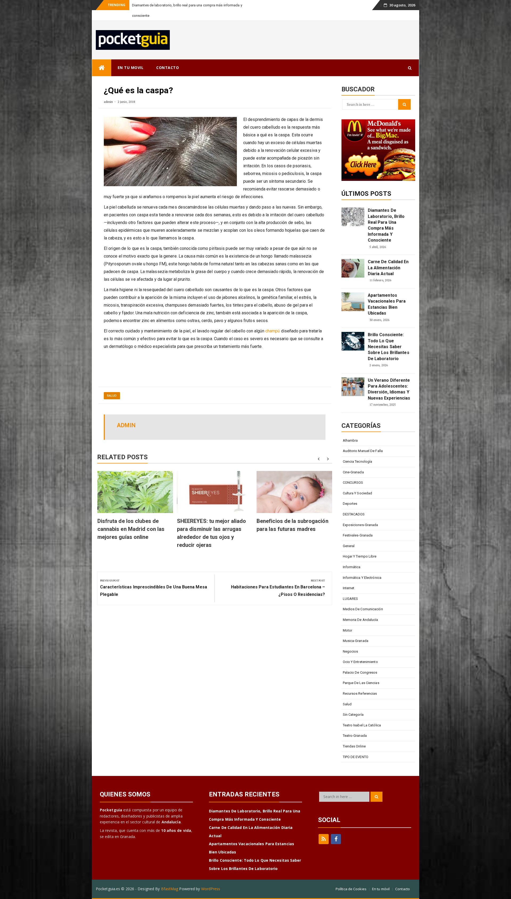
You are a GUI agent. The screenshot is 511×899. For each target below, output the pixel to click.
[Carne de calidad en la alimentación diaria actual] (352, 258)
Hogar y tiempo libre (360, 546)
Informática (352, 557)
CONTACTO (167, 57)
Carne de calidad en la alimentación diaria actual (388, 257)
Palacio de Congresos (360, 662)
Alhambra (350, 430)
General (349, 536)
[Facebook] (336, 829)
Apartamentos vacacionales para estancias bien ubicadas (387, 293)
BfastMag (169, 878)
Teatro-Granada (355, 725)
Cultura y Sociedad (357, 483)
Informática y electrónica (362, 567)
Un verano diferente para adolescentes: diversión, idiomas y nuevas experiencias (389, 378)
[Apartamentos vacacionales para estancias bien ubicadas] (352, 291)
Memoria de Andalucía (360, 609)
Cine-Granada (353, 462)
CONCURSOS (353, 472)
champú (272, 320)
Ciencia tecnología (357, 451)
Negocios (350, 641)
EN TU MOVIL (131, 57)
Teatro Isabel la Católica (362, 715)
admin (108, 91)
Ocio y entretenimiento (360, 651)
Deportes (350, 493)
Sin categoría (353, 704)
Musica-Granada (355, 630)
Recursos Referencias (360, 683)
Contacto (402, 878)
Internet (349, 578)
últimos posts (366, 183)
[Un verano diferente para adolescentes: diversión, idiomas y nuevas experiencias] (352, 376)
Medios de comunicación (363, 599)
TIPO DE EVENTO (355, 747)
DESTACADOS (354, 504)
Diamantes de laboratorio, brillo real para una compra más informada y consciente (386, 214)
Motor (347, 620)
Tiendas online (354, 736)
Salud (112, 385)
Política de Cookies (351, 878)
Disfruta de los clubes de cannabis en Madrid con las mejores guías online (131, 518)
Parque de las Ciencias (361, 672)
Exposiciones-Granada (360, 514)
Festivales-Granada (358, 525)
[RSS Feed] (324, 829)
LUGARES (350, 588)
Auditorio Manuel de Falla (363, 440)
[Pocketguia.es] (101, 57)
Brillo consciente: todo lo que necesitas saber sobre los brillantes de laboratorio (388, 336)
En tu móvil (381, 878)
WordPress (210, 878)
